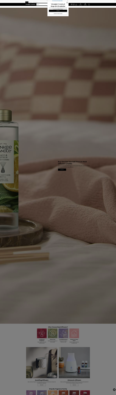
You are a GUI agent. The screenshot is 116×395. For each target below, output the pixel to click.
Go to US (58, 10)
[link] (58, 4)
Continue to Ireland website (58, 13)
